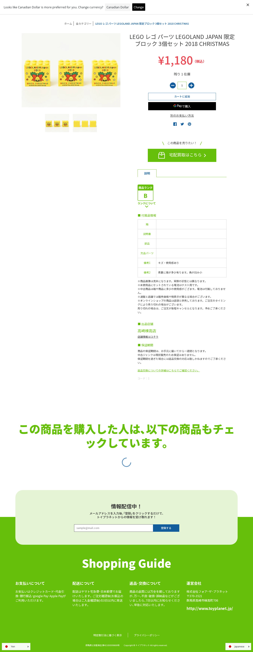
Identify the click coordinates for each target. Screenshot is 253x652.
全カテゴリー (83, 23)
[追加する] (191, 85)
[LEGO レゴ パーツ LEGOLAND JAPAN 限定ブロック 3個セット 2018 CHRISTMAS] (57, 123)
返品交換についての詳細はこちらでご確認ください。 (169, 370)
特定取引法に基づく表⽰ (107, 635)
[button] (175, 124)
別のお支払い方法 (182, 115)
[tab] (147, 173)
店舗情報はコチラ (148, 337)
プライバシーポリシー (147, 635)
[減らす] (173, 85)
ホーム (68, 23)
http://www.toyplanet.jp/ (210, 608)
